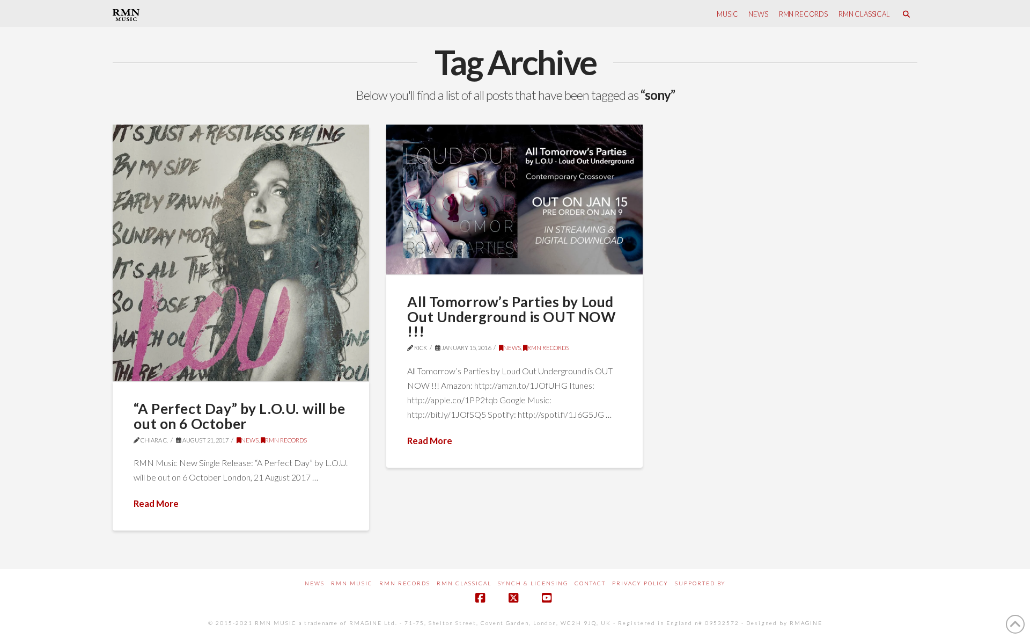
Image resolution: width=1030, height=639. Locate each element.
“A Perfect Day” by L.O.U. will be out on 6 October (239, 416)
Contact (590, 583)
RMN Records (404, 583)
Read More (156, 503)
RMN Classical (464, 583)
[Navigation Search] (906, 13)
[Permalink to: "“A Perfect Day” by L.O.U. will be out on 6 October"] (241, 253)
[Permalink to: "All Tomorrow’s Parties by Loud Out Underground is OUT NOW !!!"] (514, 199)
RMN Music (352, 583)
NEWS (250, 440)
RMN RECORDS (286, 440)
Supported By (700, 583)
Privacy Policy (640, 583)
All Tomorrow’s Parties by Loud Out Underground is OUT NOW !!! (511, 316)
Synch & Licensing (533, 583)
